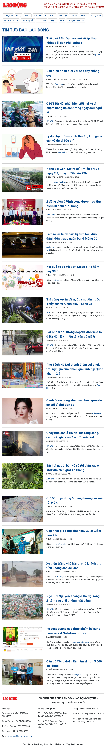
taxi (48, 250)
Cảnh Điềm (97, 413)
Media (27, 15)
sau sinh (61, 152)
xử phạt (60, 576)
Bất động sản (28, 20)
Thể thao (38, 15)
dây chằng (58, 84)
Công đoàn (96, 15)
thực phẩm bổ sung (80, 642)
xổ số (56, 280)
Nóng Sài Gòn (60, 182)
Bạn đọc (84, 15)
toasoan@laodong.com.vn (20, 736)
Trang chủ (8, 15)
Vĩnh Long (50, 214)
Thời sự (73, 15)
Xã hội (19, 15)
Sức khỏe (41, 20)
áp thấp (97, 54)
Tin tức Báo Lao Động (25, 30)
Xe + (62, 20)
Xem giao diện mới (75, 20)
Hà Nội (49, 121)
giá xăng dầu (60, 544)
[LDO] (22, 49)
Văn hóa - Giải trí (11, 20)
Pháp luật (62, 15)
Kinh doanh (50, 15)
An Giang (50, 478)
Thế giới (53, 20)
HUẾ (48, 312)
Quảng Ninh (51, 247)
